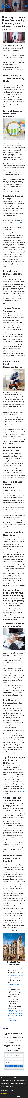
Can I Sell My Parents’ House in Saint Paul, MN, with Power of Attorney (15, 1015)
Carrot (18, 1096)
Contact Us (13, 1077)
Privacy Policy (7, 1077)
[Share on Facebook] (4, 1028)
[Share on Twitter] (7, 1028)
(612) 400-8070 (4, 1093)
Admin (4, 30)
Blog (2, 1077)
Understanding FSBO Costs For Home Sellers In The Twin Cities (15, 986)
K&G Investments (17, 790)
